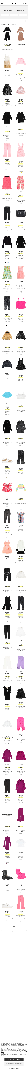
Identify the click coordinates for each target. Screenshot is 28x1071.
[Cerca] (19, 3)
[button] (14, 926)
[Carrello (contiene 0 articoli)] (26, 3)
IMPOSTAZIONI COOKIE (14, 1068)
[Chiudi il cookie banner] (26, 1042)
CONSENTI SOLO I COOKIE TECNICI (14, 1063)
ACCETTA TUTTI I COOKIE (14, 1059)
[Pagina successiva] (24, 931)
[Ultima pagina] (26, 931)
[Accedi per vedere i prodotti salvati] (22, 3)
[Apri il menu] (2, 3)
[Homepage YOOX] (14, 3)
